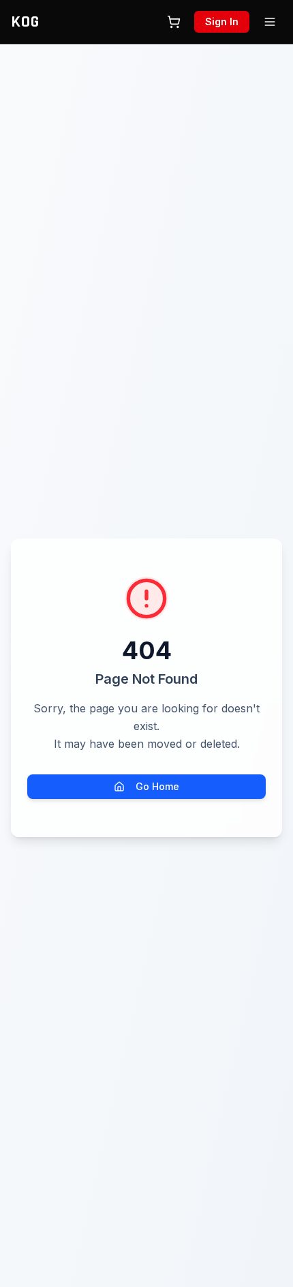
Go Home (157, 786)
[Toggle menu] (270, 22)
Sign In (221, 21)
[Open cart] (173, 22)
